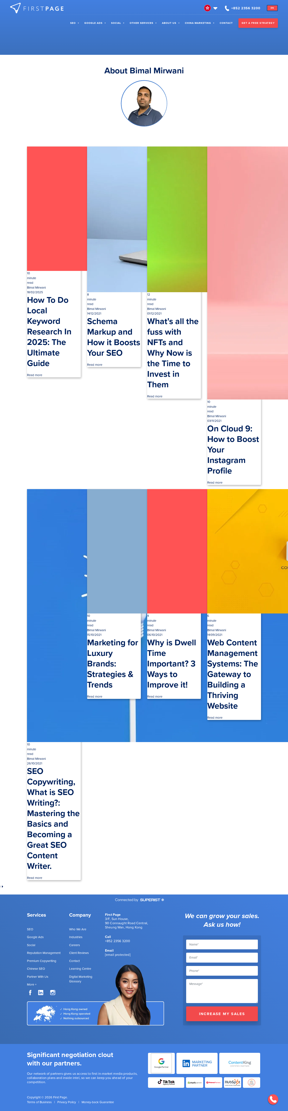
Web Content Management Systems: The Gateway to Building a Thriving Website (232, 674)
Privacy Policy (66, 1102)
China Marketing (198, 23)
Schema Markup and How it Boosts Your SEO (113, 337)
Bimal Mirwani (36, 287)
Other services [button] (141, 23)
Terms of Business (39, 1102)
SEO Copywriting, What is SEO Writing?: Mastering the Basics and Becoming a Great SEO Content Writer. (53, 818)
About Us (169, 23)
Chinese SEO (36, 968)
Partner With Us (37, 976)
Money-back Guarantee (98, 1102)
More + (31, 984)
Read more (34, 375)
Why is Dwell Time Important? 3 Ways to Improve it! (171, 663)
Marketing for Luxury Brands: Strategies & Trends (112, 663)
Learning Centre (80, 968)
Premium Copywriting (41, 961)
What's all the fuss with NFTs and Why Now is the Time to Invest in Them (173, 353)
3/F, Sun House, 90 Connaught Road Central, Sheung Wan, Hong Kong (126, 923)
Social (116, 23)
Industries (75, 937)
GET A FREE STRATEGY (258, 23)
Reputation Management (44, 953)
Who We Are (77, 929)
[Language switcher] (211, 8)
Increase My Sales (222, 1014)
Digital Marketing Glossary (80, 979)
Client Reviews (79, 953)
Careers (74, 945)
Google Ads (93, 23)
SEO (73, 23)
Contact (226, 23)
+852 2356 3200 (117, 941)
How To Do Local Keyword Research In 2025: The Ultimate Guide (49, 331)
